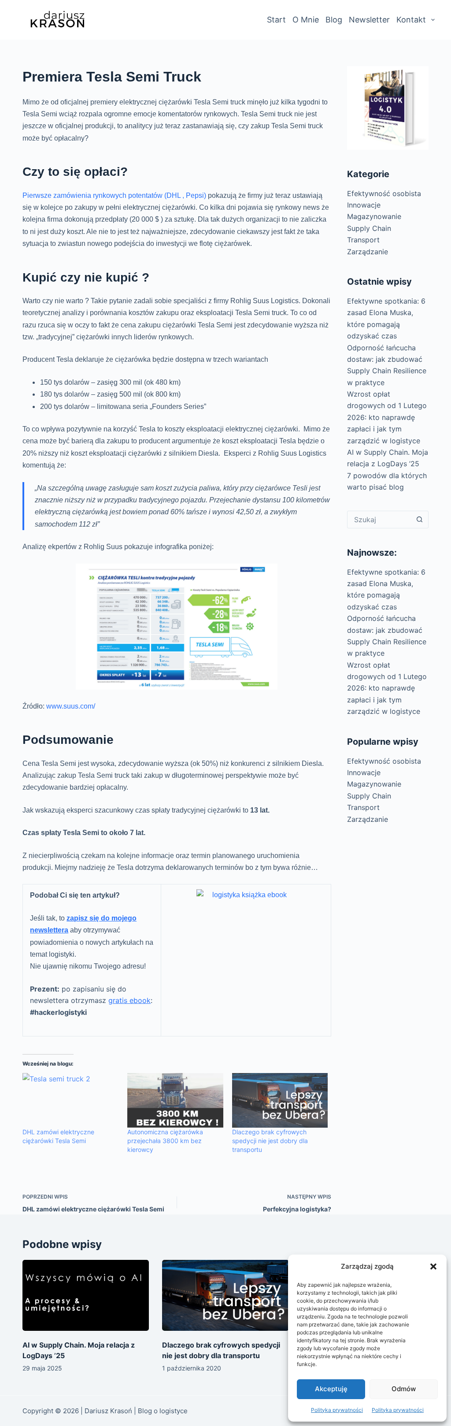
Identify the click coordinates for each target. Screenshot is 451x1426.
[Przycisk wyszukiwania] (419, 519)
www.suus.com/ (70, 706)
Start (276, 19)
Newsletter (369, 19)
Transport (363, 239)
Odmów (404, 1389)
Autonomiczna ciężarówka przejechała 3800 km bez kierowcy (165, 1140)
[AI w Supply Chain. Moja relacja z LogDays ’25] (85, 1295)
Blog (333, 19)
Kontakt (411, 19)
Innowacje (364, 205)
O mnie (305, 19)
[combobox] (379, 519)
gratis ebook (129, 1000)
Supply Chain (369, 228)
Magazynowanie (374, 216)
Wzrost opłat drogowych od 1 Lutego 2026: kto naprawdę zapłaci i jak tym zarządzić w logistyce (387, 417)
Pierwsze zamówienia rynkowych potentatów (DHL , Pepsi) (114, 195)
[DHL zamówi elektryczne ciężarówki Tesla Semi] (70, 1100)
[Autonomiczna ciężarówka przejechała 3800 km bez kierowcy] (175, 1100)
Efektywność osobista (384, 193)
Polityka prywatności (337, 1410)
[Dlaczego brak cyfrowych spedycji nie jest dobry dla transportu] (280, 1100)
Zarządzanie (367, 251)
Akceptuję (331, 1389)
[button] (433, 1266)
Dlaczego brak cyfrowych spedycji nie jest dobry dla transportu (270, 1140)
